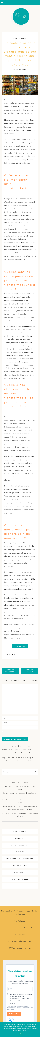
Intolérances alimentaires (20, 859)
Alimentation (20, 38)
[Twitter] (10, 654)
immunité (20, 852)
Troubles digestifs (20, 886)
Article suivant (29, 671)
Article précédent (10, 671)
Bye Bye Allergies (20, 845)
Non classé (20, 872)
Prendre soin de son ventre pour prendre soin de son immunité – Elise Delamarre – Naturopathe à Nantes (17, 750)
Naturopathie (20, 865)
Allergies (20, 838)
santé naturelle (20, 879)
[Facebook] (5, 654)
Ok (21, 1034)
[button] (2, 2)
